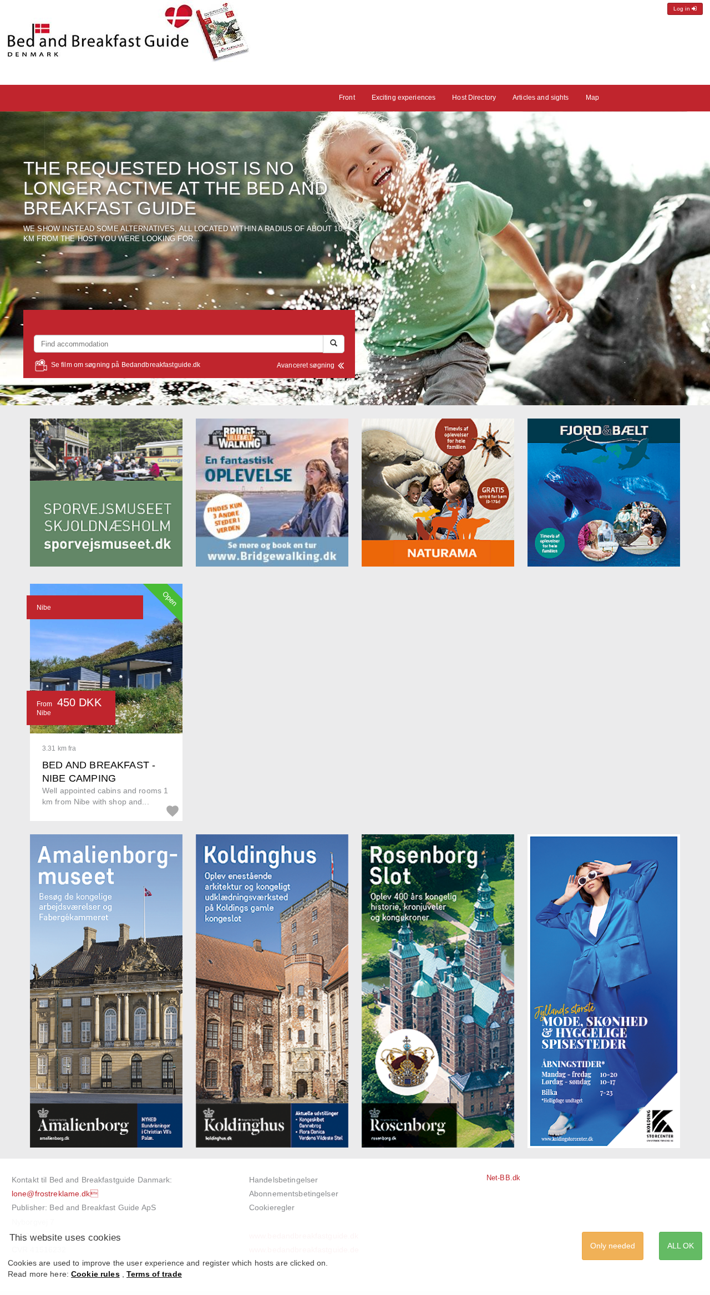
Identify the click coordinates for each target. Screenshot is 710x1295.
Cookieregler (272, 1207)
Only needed (612, 1245)
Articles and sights (541, 97)
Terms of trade (154, 1273)
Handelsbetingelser (283, 1179)
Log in (682, 9)
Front (347, 97)
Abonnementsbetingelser (293, 1193)
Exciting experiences (404, 97)
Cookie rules (95, 1273)
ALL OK (680, 1245)
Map (592, 97)
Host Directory (474, 97)
